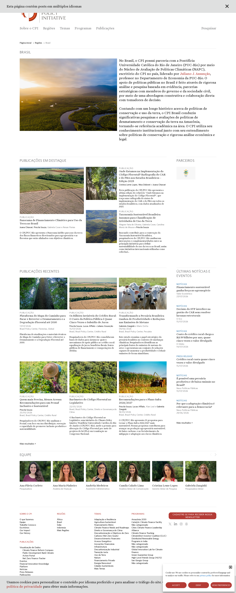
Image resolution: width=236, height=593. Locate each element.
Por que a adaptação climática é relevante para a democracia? (195, 405)
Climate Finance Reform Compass (38, 550)
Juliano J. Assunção (195, 74)
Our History (25, 533)
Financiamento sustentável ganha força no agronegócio (193, 288)
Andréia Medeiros (97, 485)
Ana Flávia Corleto (31, 485)
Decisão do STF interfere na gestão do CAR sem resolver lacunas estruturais (193, 312)
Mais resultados (28, 443)
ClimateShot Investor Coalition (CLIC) (149, 536)
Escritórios (24, 527)
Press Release (184, 356)
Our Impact (25, 530)
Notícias (181, 284)
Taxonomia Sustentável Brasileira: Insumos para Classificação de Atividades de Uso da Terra (140, 218)
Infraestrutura (100, 546)
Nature (97, 557)
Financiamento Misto (103, 525)
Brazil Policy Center (28, 329)
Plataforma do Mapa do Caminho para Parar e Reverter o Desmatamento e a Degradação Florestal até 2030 (43, 319)
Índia (59, 525)
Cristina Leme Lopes (128, 184)
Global (51, 329)
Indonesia (61, 527)
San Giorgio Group (140, 560)
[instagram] (181, 524)
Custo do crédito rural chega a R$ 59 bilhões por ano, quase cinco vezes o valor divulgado (195, 337)
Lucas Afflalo (89, 326)
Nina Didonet (144, 184)
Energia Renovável (102, 563)
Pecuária (148, 331)
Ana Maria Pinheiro (65, 485)
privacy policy (206, 575)
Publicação (27, 217)
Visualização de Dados (30, 547)
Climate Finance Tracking (143, 533)
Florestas (43, 329)
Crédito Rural (100, 331)
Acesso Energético (102, 541)
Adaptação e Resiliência (105, 519)
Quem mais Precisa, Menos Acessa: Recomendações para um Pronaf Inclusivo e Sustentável (41, 403)
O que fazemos (27, 519)
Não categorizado (140, 525)
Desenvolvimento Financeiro (107, 538)
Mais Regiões (63, 530)
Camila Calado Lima (131, 485)
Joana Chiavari (26, 227)
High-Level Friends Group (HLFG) (147, 557)
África (59, 519)
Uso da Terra (100, 555)
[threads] (186, 524)
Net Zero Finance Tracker (34, 558)
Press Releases (26, 572)
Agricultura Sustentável (105, 522)
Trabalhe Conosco (28, 525)
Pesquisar (208, 28)
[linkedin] (175, 524)
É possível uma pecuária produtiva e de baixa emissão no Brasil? (195, 382)
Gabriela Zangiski (127, 326)
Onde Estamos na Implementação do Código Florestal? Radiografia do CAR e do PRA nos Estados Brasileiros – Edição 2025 (142, 176)
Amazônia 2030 (139, 519)
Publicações (25, 574)
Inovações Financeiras (104, 544)
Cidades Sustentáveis (103, 566)
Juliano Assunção (105, 326)
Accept (176, 585)
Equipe (23, 522)
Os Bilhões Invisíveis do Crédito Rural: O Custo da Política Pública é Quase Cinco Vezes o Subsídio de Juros (92, 319)
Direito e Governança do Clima (108, 530)
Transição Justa (101, 552)
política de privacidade (25, 586)
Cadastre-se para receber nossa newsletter (192, 515)
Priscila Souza (40, 227)
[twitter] (170, 524)
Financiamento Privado (104, 560)
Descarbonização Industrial (106, 549)
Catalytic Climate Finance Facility (147, 522)
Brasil (71, 331)
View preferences (221, 585)
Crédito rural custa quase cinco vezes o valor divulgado (195, 361)
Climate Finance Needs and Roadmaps (111, 527)
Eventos (23, 561)
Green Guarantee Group (142, 555)
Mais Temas (99, 568)
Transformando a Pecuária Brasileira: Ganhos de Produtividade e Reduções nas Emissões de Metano (142, 319)
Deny (198, 585)
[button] (230, 567)
